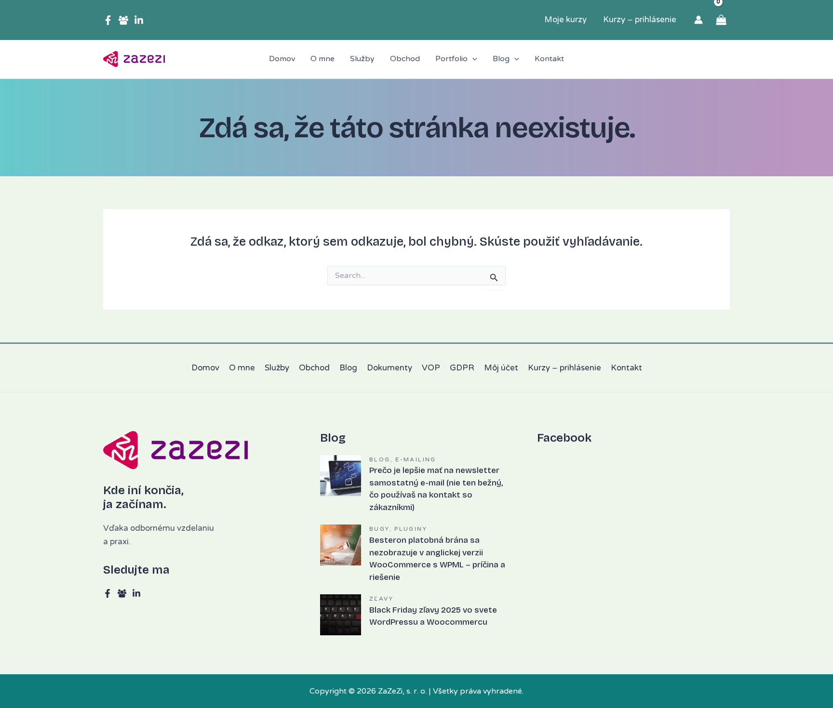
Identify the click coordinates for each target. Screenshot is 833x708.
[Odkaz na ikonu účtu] (698, 19)
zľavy (381, 598)
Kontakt (626, 368)
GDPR (462, 368)
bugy (379, 528)
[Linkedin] (139, 20)
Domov (205, 368)
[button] (472, 59)
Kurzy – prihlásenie (564, 368)
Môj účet (501, 368)
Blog (348, 368)
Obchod (314, 368)
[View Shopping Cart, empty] (721, 20)
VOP (431, 368)
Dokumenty (389, 368)
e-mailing (415, 459)
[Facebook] (108, 20)
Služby (277, 368)
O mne (242, 368)
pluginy (410, 528)
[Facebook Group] (123, 20)
